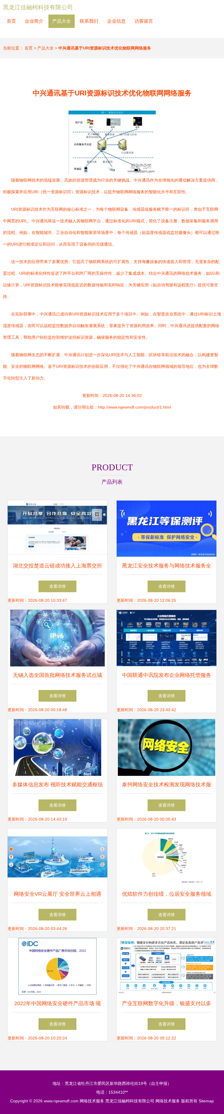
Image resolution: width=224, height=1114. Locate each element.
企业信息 (116, 21)
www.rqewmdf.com (61, 1101)
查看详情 (57, 586)
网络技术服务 (92, 1101)
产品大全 (61, 21)
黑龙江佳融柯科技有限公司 (38, 7)
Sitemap (206, 1101)
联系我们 (89, 21)
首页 (11, 21)
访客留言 (143, 21)
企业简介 (34, 21)
